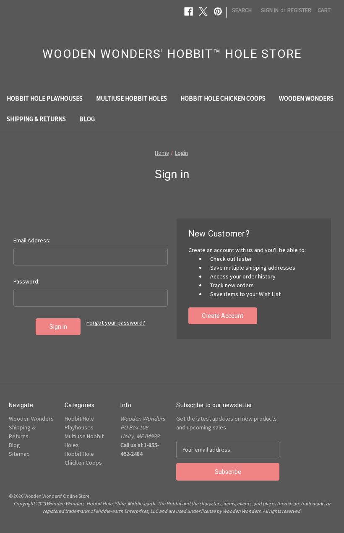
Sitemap (19, 454)
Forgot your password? (115, 322)
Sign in (270, 10)
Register (299, 10)
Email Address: (31, 240)
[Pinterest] (218, 11)
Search (242, 10)
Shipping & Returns (36, 119)
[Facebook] (188, 11)
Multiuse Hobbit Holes (131, 98)
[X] (203, 11)
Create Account (222, 315)
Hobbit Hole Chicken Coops (223, 98)
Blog (87, 119)
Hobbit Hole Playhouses (45, 98)
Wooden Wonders (306, 98)
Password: (26, 281)
